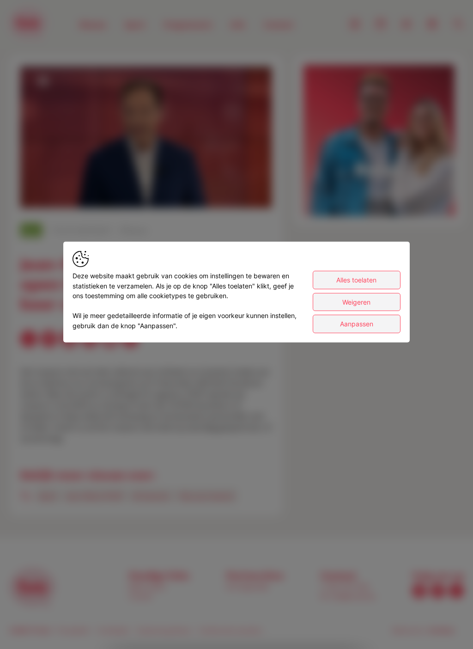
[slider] (146, 178)
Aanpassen (356, 324)
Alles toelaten (356, 280)
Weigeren (356, 302)
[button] (147, 139)
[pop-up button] (242, 193)
